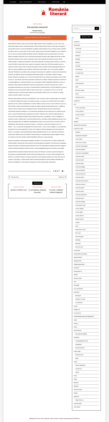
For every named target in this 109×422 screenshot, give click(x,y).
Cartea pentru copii (80, 205)
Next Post (61, 177)
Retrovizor (78, 243)
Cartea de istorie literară (81, 181)
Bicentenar (78, 295)
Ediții (64, 2)
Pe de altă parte (79, 83)
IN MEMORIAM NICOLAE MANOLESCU (84, 316)
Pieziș (76, 87)
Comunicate (77, 250)
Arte (75, 104)
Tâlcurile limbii (78, 403)
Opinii (77, 80)
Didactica (77, 55)
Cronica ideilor (79, 212)
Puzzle (77, 94)
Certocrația (78, 48)
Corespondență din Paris (81, 341)
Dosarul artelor (78, 278)
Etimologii (76, 285)
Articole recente (55, 2)
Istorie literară (77, 330)
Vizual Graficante (44, 418)
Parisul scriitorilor (80, 348)
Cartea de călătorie (80, 149)
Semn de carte (79, 247)
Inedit (75, 320)
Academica (77, 41)
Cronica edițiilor (79, 208)
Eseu (75, 281)
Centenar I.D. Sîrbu (80, 299)
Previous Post (15, 177)
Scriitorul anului (78, 389)
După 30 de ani (79, 400)
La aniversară (78, 302)
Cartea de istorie (79, 177)
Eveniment (76, 292)
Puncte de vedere (79, 90)
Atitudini (76, 121)
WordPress (77, 418)
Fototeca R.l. (77, 309)
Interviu (76, 323)
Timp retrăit (77, 407)
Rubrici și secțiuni (42, 2)
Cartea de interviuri (80, 174)
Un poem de (78, 368)
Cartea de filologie (80, 167)
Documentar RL (78, 271)
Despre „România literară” (26, 2)
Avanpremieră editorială (80, 125)
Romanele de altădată (81, 334)
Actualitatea (77, 45)
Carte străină (78, 139)
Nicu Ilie (38, 418)
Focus (76, 226)
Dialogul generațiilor (79, 264)
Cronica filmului (79, 111)
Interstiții (77, 66)
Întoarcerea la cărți (80, 229)
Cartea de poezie (79, 188)
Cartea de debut (79, 160)
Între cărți (78, 233)
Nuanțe (77, 76)
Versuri (77, 372)
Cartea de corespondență (81, 153)
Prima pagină (13, 2)
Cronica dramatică (80, 107)
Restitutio (77, 240)
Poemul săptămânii (80, 365)
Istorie (75, 327)
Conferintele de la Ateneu (80, 254)
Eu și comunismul (78, 288)
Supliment (76, 396)
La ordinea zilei (79, 73)
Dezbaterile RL (77, 261)
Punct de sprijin (79, 236)
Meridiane (76, 337)
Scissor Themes (59, 418)
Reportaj (76, 382)
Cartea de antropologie (81, 146)
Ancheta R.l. (77, 101)
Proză (75, 375)
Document (76, 268)
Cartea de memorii (80, 184)
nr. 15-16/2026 (41, 32)
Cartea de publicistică (81, 194)
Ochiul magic (77, 351)
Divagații (77, 59)
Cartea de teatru (79, 198)
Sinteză (75, 393)
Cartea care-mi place (80, 142)
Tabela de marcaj (79, 97)
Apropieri (77, 132)
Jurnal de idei (78, 69)
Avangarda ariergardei (81, 135)
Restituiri (76, 386)
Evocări (76, 306)
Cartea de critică (79, 156)
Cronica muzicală (79, 114)
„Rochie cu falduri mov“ (18, 190)
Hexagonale (78, 344)
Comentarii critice (78, 128)
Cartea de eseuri (79, 163)
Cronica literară (79, 215)
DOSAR (75, 275)
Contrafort (78, 52)
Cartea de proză (37, 24)
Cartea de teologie (80, 201)
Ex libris (77, 222)
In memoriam (77, 313)
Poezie (75, 362)
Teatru (77, 118)
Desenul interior (79, 219)
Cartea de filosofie (80, 170)
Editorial (77, 62)
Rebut (76, 358)
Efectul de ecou (79, 355)
